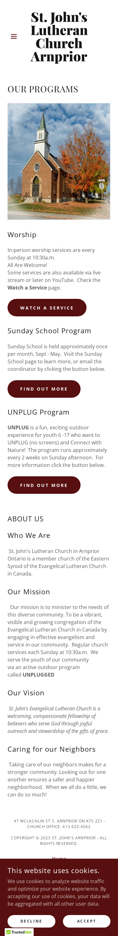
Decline (31, 921)
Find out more (44, 389)
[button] (15, 36)
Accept (86, 921)
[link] (59, 36)
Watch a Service (47, 308)
